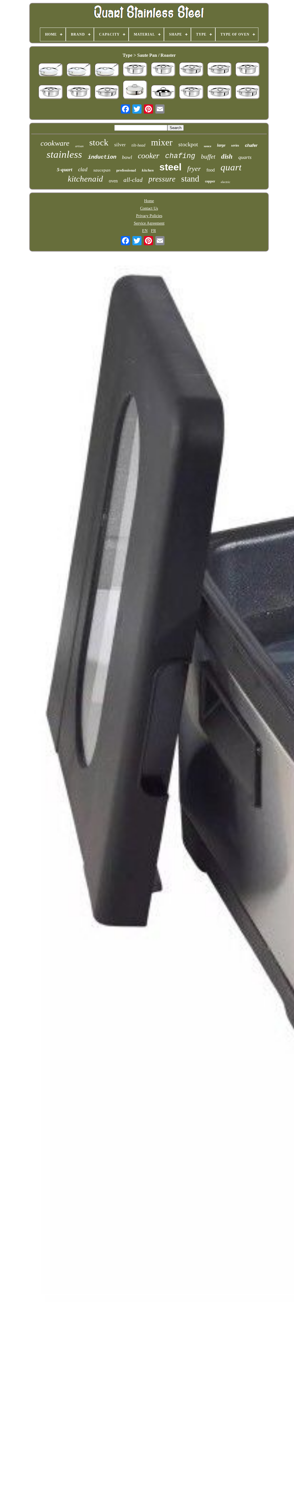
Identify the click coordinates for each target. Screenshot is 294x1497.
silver (120, 144)
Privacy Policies (149, 216)
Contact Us (149, 208)
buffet (208, 156)
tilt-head (138, 145)
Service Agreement (149, 223)
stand (190, 178)
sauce (207, 146)
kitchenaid (85, 178)
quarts (245, 157)
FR (153, 231)
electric (225, 182)
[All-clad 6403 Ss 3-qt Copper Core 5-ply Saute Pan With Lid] (50, 70)
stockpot (188, 144)
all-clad (133, 179)
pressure (161, 179)
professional (126, 170)
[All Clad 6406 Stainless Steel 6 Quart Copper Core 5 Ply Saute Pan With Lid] (78, 70)
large (221, 145)
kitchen (148, 170)
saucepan (102, 170)
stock (99, 142)
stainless (64, 154)
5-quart (64, 169)
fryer (194, 168)
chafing (180, 156)
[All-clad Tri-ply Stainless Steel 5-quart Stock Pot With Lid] (134, 70)
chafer (251, 145)
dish (227, 156)
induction (102, 157)
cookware (54, 143)
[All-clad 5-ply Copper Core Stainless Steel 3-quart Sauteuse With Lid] (134, 90)
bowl (127, 157)
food (210, 170)
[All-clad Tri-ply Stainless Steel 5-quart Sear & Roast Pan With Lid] (50, 92)
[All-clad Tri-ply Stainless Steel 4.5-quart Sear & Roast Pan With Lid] (191, 70)
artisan (79, 146)
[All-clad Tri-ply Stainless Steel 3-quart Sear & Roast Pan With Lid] (163, 92)
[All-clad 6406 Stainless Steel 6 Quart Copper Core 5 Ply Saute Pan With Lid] (106, 70)
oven (113, 180)
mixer (162, 142)
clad (83, 169)
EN (145, 231)
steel (170, 166)
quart (230, 167)
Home (149, 201)
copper (210, 181)
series (235, 145)
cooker (148, 155)
